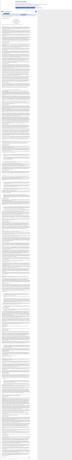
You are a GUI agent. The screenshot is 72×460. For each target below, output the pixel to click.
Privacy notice (22, 458)
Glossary (5, 458)
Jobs (13, 458)
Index (16, 457)
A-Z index (2, 458)
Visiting (24, 13)
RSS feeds (33, 10)
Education (27, 13)
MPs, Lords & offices (12, 13)
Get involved (21, 13)
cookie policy (36, 5)
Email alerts (30, 10)
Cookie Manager (28, 458)
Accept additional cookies (20, 7)
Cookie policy (25, 458)
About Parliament (17, 13)
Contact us (36, 10)
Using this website (16, 458)
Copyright (20, 458)
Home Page (29, 457)
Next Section (3, 457)
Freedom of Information (11, 458)
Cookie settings (38, 7)
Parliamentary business (6, 13)
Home (2, 13)
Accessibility (27, 10)
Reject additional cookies (30, 7)
